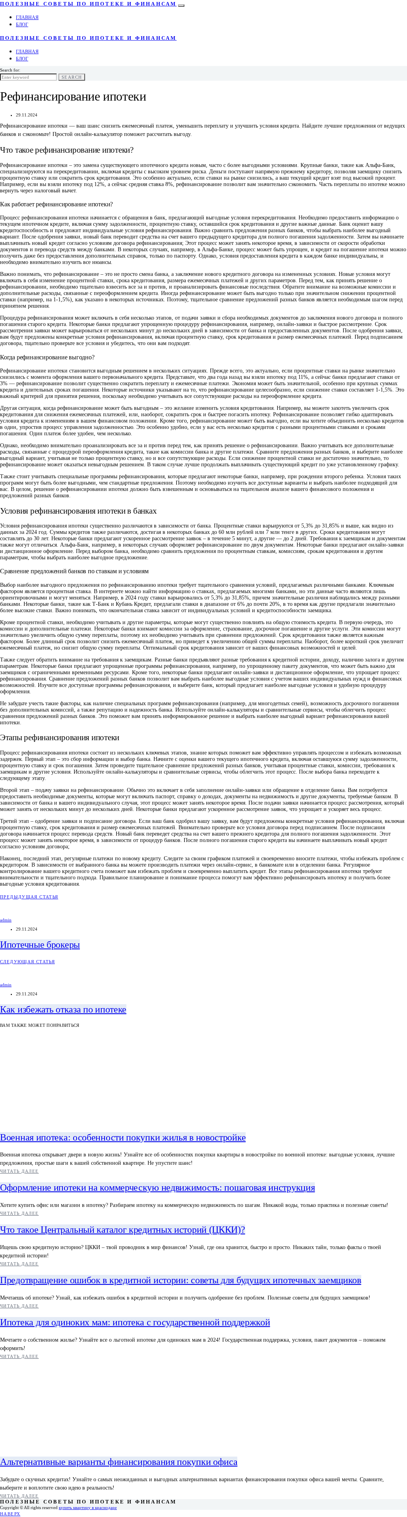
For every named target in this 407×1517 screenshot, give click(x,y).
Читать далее (19, 1171)
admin (6, 920)
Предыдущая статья (29, 896)
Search (72, 77)
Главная (27, 17)
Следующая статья (27, 961)
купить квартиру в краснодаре (88, 1507)
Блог (22, 24)
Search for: (10, 70)
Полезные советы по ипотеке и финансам (88, 4)
